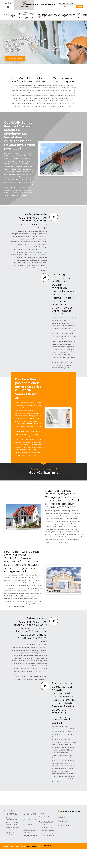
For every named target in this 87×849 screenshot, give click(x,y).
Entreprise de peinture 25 (19, 15)
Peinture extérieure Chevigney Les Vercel (12, 813)
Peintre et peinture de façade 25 (25, 15)
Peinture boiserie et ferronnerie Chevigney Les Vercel (47, 835)
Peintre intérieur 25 (50, 15)
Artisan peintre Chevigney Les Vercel (29, 825)
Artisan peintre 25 (44, 15)
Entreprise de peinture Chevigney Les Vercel (47, 817)
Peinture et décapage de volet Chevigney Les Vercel (47, 822)
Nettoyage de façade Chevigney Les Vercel (12, 823)
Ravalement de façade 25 (64, 15)
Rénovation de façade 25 (57, 15)
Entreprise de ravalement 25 (32, 15)
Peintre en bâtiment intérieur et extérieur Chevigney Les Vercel (47, 829)
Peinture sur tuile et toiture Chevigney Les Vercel (30, 819)
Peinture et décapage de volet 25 (12, 15)
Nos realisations (15, 58)
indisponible (31, 4)
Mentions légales (31, 846)
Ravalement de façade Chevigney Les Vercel (12, 828)
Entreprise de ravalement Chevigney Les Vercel (30, 830)
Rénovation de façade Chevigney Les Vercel (30, 813)
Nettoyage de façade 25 (72, 15)
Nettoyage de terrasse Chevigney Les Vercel (12, 818)
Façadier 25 (6, 15)
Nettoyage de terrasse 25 (79, 15)
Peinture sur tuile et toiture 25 (39, 15)
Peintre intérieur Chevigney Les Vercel (12, 833)
